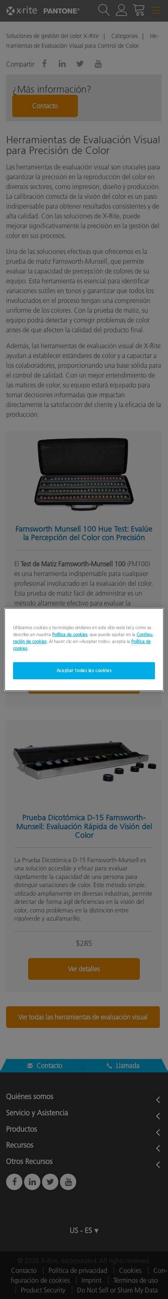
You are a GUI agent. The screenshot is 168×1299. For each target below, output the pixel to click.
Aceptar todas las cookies (84, 670)
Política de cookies (69, 634)
